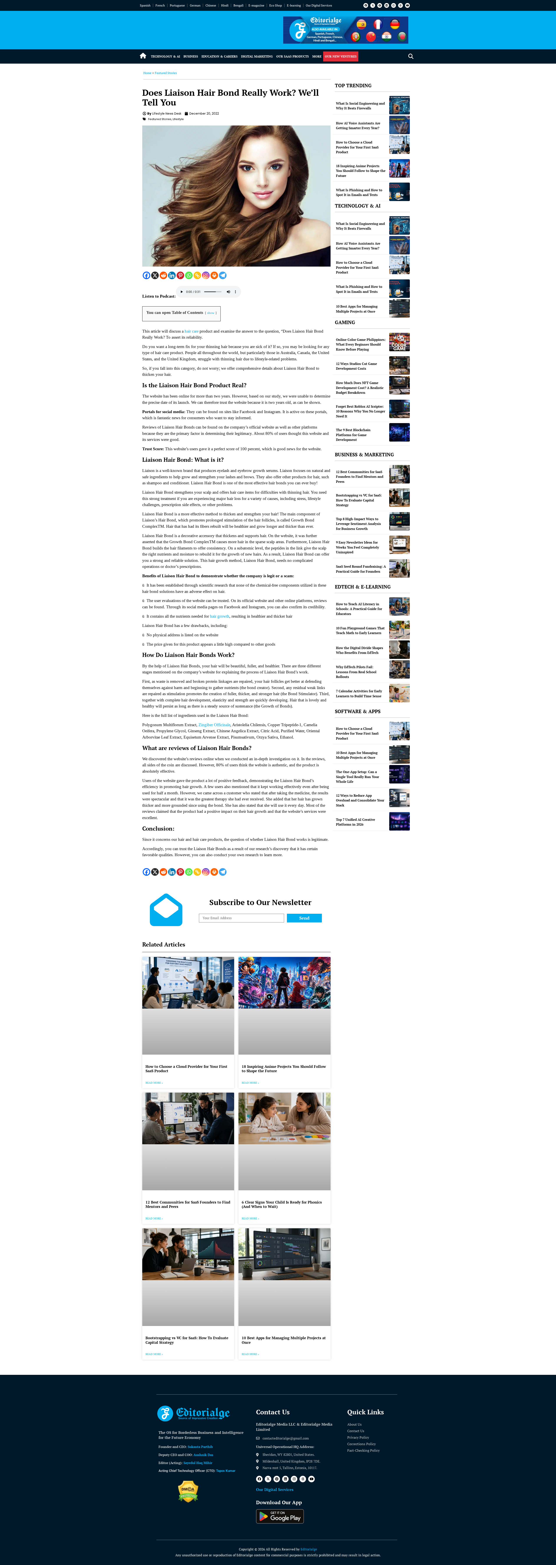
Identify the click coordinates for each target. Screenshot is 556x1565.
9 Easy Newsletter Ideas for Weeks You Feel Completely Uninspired (357, 547)
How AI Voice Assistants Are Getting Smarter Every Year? (358, 125)
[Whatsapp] (189, 275)
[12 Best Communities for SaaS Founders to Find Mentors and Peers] (399, 474)
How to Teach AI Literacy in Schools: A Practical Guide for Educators (359, 609)
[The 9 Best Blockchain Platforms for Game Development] (399, 432)
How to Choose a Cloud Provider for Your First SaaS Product (186, 1068)
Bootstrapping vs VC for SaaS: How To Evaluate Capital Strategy (187, 1340)
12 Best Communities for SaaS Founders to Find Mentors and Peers (188, 1204)
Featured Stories (166, 73)
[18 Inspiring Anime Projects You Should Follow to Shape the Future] (399, 168)
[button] (411, 56)
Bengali (238, 5)
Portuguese (177, 5)
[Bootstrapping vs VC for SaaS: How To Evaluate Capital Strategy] (399, 497)
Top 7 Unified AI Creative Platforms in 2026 (355, 822)
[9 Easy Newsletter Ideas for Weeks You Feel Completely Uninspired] (399, 545)
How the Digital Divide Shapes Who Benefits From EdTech (359, 650)
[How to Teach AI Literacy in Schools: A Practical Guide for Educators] (399, 606)
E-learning (294, 5)
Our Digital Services (319, 5)
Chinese (210, 5)
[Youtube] (407, 5)
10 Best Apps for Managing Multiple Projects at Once (284, 1340)
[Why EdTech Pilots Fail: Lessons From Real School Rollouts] (399, 669)
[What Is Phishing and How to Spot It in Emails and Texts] (399, 192)
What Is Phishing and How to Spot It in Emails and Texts (359, 192)
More (316, 56)
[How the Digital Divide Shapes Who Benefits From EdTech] (399, 649)
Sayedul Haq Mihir (198, 1463)
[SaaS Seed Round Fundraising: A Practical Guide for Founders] (399, 568)
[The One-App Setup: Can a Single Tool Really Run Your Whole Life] (399, 774)
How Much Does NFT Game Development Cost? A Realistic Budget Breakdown (360, 388)
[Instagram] (393, 5)
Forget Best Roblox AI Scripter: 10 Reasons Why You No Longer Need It (360, 411)
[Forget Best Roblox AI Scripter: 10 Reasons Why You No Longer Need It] (399, 409)
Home (147, 73)
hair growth (219, 616)
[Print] (214, 275)
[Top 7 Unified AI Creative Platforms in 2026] (399, 821)
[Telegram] (223, 275)
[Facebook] (365, 5)
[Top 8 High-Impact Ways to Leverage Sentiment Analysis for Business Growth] (399, 521)
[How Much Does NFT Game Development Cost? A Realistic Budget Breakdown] (399, 385)
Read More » (154, 1082)
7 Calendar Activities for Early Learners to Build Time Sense (359, 693)
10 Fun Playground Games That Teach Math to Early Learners (360, 630)
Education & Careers (220, 56)
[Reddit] (163, 275)
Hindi (224, 5)
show (210, 313)
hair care (192, 331)
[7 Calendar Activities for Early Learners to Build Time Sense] (399, 693)
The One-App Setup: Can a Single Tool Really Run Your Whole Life (357, 777)
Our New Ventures (341, 56)
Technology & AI (165, 56)
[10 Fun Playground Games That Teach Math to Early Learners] (399, 630)
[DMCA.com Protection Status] (188, 1501)
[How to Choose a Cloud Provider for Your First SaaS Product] (399, 144)
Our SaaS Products (292, 56)
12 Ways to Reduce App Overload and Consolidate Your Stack (360, 800)
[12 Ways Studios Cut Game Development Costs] (399, 365)
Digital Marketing (257, 56)
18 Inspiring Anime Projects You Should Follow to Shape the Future (284, 1068)
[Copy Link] (197, 275)
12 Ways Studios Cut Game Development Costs (356, 366)
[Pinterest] (379, 5)
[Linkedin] (386, 5)
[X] (155, 275)
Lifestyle (178, 119)
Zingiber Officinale (214, 724)
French (160, 5)
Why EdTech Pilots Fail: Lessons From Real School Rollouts (356, 672)
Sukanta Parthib (200, 1447)
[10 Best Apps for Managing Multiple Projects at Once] (399, 308)
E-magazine (256, 5)
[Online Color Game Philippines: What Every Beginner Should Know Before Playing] (399, 342)
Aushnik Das (203, 1455)
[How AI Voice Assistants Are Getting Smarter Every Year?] (399, 125)
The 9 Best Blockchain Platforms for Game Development (353, 435)
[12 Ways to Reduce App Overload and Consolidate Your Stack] (399, 798)
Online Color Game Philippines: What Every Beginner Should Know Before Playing (361, 344)
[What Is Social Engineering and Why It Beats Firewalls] (399, 105)
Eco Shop (275, 5)
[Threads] (400, 5)
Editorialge (309, 1549)
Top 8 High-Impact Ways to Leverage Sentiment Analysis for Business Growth (358, 524)
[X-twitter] (372, 5)
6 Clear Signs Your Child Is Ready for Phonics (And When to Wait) (282, 1204)
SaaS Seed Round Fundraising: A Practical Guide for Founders (361, 569)
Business (191, 56)
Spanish (145, 5)
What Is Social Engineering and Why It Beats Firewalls (360, 105)
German (195, 5)
